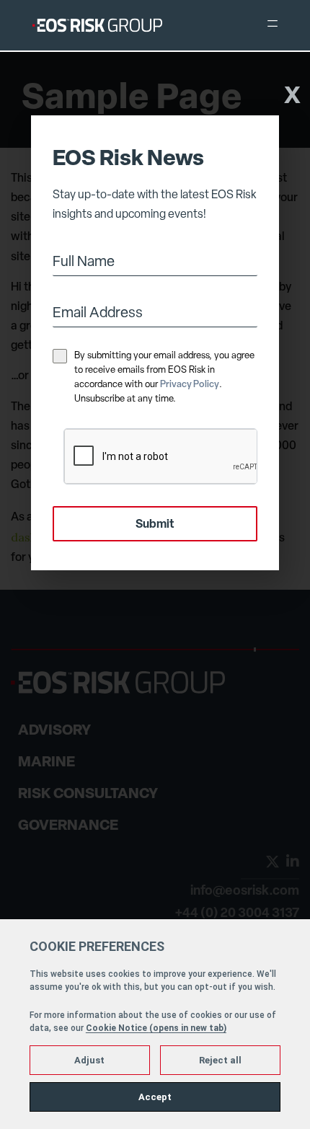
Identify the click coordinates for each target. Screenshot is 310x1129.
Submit (155, 525)
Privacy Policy (189, 384)
